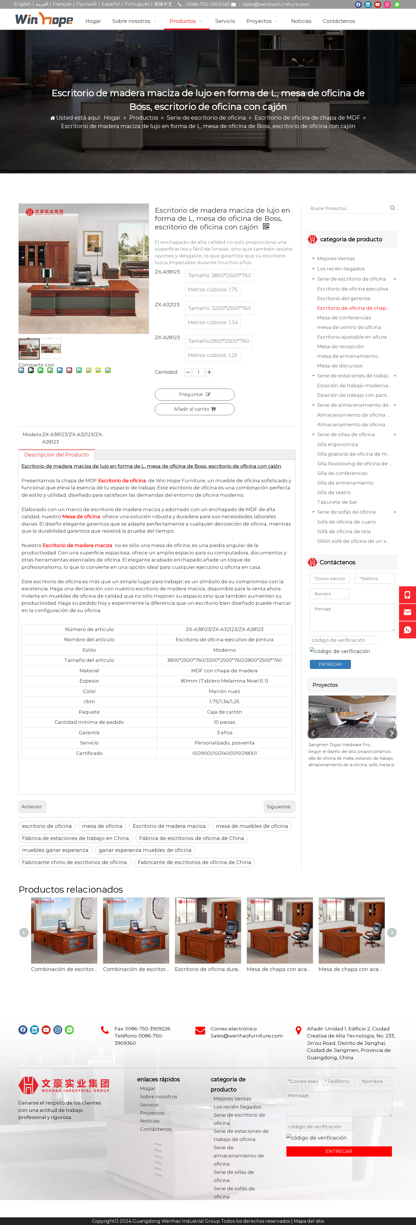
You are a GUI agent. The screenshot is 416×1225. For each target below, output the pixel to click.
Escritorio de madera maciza (169, 826)
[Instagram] (387, 4)
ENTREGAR (330, 664)
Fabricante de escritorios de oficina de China (194, 862)
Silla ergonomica (337, 444)
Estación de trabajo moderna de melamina (357, 385)
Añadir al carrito (191, 409)
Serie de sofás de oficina (346, 512)
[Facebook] (358, 4)
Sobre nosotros (158, 1096)
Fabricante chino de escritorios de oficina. (75, 862)
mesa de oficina (102, 826)
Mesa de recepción (340, 346)
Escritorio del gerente (343, 298)
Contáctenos (156, 1129)
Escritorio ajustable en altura (352, 337)
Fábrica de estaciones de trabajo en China (75, 838)
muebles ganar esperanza (55, 850)
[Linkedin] (368, 4)
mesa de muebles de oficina (252, 826)
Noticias (150, 1121)
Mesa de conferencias (344, 317)
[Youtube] (377, 4)
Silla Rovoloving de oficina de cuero (357, 463)
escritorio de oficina (47, 826)
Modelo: (32, 434)
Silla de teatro (334, 492)
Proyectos (152, 1113)
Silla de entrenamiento (345, 483)
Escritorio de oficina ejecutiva (352, 289)
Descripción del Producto (56, 455)
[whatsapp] (396, 4)
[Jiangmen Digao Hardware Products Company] (352, 737)
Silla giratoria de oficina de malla (356, 454)
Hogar (147, 1088)
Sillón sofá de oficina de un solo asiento (357, 541)
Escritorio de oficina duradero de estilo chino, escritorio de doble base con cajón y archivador (208, 969)
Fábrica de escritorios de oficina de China (191, 838)
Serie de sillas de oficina (346, 434)
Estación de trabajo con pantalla (356, 395)
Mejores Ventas (336, 258)
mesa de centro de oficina (349, 327)
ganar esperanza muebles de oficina (145, 850)
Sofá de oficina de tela (344, 531)
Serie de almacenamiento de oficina (357, 405)
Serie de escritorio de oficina (351, 279)
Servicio (149, 1105)
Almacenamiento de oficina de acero (357, 424)
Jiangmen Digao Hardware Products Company (340, 744)
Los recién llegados (341, 269)
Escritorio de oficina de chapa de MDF (357, 308)
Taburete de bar (337, 502)
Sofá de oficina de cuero (346, 522)
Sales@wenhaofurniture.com (276, 4)
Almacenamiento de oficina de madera (357, 415)
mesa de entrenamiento (347, 356)
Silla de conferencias (342, 473)
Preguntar (191, 394)
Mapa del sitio (309, 1221)
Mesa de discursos (340, 366)
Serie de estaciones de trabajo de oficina (357, 375)
